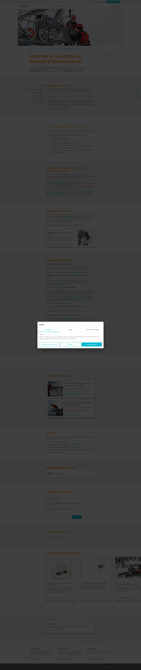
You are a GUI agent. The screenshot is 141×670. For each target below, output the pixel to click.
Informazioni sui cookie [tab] (92, 329)
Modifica (70, 344)
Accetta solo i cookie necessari (49, 344)
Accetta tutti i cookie (91, 344)
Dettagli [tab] (71, 329)
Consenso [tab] (48, 329)
